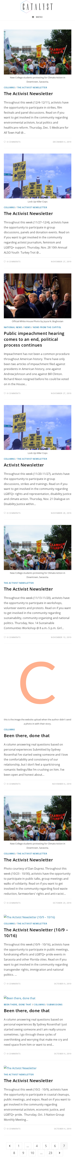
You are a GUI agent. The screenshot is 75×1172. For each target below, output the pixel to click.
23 (50, 1153)
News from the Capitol (47, 327)
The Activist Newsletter (32, 87)
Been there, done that (27, 735)
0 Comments (13, 141)
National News (13, 327)
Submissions (55, 1004)
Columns (9, 87)
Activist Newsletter (24, 465)
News (27, 327)
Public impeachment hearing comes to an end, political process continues (34, 339)
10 (32, 1153)
